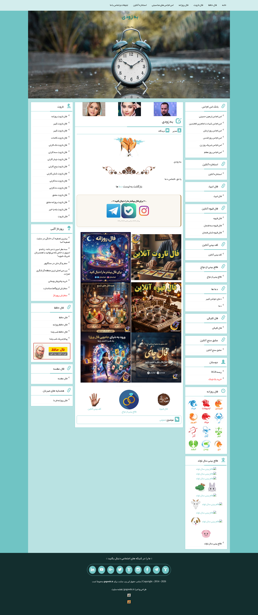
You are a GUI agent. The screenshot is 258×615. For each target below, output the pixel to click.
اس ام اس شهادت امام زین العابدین (205, 123)
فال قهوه (217, 218)
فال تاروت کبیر (60, 123)
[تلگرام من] (156, 570)
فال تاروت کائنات (59, 137)
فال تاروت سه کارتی (57, 151)
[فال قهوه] (156, 308)
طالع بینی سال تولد (213, 543)
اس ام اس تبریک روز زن (211, 144)
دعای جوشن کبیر (214, 298)
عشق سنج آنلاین (214, 349)
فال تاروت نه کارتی (58, 180)
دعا (121, 186)
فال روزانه (183, 4)
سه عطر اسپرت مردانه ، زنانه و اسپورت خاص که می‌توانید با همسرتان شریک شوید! (52, 252)
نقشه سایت (117, 589)
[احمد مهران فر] (165, 109)
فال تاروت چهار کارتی (57, 159)
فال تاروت (198, 4)
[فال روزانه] (106, 257)
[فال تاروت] (156, 257)
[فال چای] (156, 358)
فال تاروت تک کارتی (58, 144)
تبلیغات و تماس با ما (119, 4)
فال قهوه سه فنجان (213, 225)
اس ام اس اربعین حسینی (210, 116)
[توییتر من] (119, 570)
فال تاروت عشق (59, 194)
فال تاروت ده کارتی (58, 187)
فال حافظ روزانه (60, 324)
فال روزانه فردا (60, 400)
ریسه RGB (216, 371)
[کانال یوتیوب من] (101, 570)
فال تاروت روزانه (59, 116)
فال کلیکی (217, 327)
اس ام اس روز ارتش (212, 130)
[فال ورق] (106, 358)
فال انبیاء (217, 196)
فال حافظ (212, 4)
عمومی (163, 419)
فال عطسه (62, 378)
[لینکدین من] (92, 570)
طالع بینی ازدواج (214, 276)
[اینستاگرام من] (138, 570)
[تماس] (129, 570)
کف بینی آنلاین (215, 254)
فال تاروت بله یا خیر (58, 209)
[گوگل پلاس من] (110, 570)
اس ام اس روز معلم (213, 151)
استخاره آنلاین (140, 4)
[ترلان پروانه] (129, 109)
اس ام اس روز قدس (212, 137)
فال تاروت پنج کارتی (58, 166)
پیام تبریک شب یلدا (58, 338)
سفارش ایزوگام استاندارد (55, 288)
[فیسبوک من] (147, 570)
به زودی (130, 16)
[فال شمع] (106, 308)
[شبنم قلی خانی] (93, 109)
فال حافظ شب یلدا (59, 331)
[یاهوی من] (165, 570)
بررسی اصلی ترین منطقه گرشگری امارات (53, 272)
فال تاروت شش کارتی (57, 173)
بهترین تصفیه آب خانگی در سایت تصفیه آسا (53, 240)
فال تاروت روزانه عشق (56, 202)
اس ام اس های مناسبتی (162, 4)
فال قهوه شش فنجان (212, 232)
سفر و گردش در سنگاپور (55, 263)
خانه (224, 4)
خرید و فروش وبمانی (57, 281)
